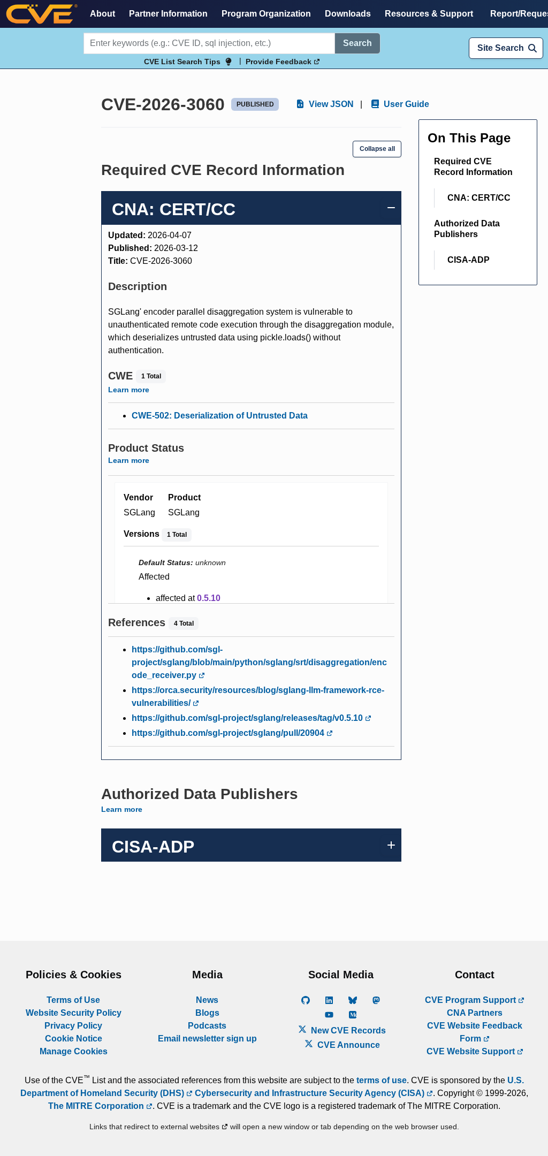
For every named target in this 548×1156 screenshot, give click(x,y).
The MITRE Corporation (97, 1106)
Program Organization (266, 13)
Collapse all (377, 149)
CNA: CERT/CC (479, 197)
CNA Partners (475, 1012)
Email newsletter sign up (207, 1038)
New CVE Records (347, 1030)
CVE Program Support (471, 1000)
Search (357, 43)
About (102, 13)
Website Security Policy (73, 1012)
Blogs (207, 1012)
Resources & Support (429, 13)
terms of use (381, 1080)
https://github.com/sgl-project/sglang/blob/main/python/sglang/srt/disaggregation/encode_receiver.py (259, 662)
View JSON (330, 104)
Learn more (128, 389)
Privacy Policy (73, 1025)
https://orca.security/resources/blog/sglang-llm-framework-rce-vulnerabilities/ (258, 697)
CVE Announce (347, 1044)
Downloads (348, 13)
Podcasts (207, 1025)
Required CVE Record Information (473, 167)
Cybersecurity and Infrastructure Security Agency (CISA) (310, 1093)
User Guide (405, 104)
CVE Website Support (472, 1051)
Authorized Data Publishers (467, 229)
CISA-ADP (468, 259)
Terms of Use (73, 1000)
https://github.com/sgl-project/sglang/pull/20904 (229, 732)
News (207, 1000)
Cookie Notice (73, 1038)
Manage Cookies (74, 1051)
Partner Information (168, 13)
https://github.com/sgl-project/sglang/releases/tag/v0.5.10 (248, 717)
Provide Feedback (280, 61)
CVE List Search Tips (182, 61)
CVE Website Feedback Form (474, 1032)
